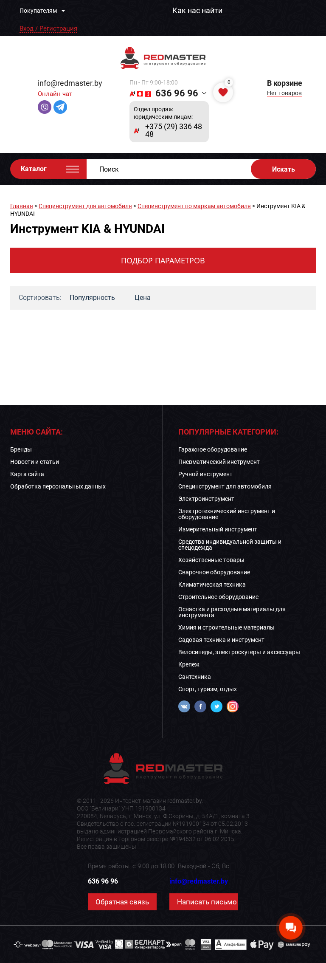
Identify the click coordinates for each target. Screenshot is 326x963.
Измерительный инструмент (217, 529)
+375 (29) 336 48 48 (173, 130)
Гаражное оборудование (212, 449)
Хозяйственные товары (211, 559)
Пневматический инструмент (219, 461)
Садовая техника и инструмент (221, 639)
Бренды (21, 449)
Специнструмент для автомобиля (85, 206)
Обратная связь (122, 902)
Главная (21, 206)
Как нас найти (197, 10)
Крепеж (189, 664)
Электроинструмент (206, 498)
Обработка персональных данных (58, 486)
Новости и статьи (34, 461)
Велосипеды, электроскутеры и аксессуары (239, 652)
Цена (143, 298)
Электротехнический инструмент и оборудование (226, 514)
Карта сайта (27, 474)
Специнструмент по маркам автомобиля (194, 206)
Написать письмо (207, 902)
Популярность (92, 298)
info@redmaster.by (70, 83)
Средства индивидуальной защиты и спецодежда (229, 544)
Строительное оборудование (218, 596)
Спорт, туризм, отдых (207, 689)
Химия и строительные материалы (226, 627)
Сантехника (194, 676)
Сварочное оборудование (214, 572)
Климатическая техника (212, 584)
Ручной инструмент (205, 474)
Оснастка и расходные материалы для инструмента (232, 612)
